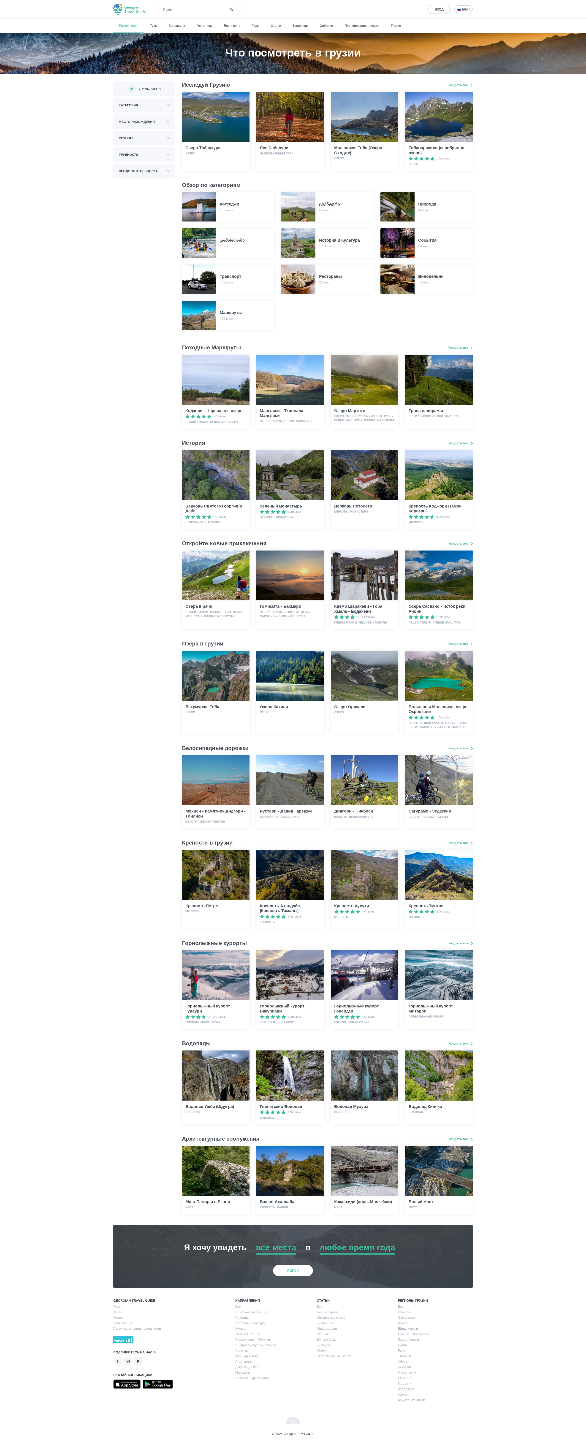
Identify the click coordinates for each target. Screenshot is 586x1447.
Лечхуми (404, 1367)
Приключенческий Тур (252, 1312)
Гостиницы (204, 25)
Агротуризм (243, 1361)
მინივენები (406, 1389)
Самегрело (406, 1317)
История (323, 1350)
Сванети (404, 1312)
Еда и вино (232, 25)
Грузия (396, 25)
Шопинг (322, 1334)
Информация (327, 1328)
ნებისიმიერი (407, 1372)
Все (238, 1306)
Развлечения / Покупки (252, 1339)
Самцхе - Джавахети (413, 1334)
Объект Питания (247, 1334)
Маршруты (177, 25)
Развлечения (128, 25)
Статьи (276, 25)
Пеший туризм (327, 1312)
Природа (242, 1317)
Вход (439, 9)
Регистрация (122, 1323)
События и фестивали (252, 1378)
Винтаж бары (326, 1339)
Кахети (403, 1323)
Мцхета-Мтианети (411, 1400)
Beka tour (404, 1378)
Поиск (293, 1270)
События (326, 25)
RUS (465, 9)
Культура (323, 1345)
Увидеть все (458, 85)
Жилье (240, 1328)
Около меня (150, 89)
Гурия (402, 1345)
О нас (117, 1312)
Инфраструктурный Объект (255, 1345)
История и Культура (250, 1323)
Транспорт (300, 25)
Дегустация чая (246, 1367)
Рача (401, 1350)
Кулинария (325, 1323)
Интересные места (331, 1317)
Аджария (404, 1394)
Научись (241, 1350)
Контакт (119, 1317)
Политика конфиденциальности (137, 1328)
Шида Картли (408, 1328)
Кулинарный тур (247, 1356)
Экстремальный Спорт (334, 1356)
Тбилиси (404, 1356)
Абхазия (404, 1361)
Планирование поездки (362, 25)
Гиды (255, 25)
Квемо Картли (408, 1339)
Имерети (404, 1383)
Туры (153, 25)
